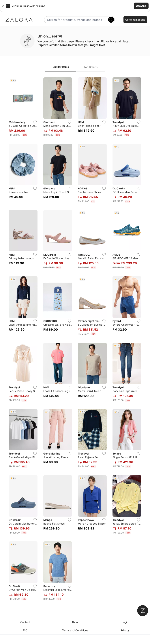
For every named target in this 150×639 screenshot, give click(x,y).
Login (125, 622)
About (75, 622)
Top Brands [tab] (91, 67)
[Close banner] (3, 6)
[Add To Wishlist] (35, 122)
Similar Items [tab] (61, 66)
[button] (75, 6)
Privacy (125, 630)
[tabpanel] (75, 339)
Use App (141, 5)
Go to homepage (135, 19)
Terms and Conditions (75, 630)
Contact (25, 622)
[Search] (111, 20)
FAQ (24, 630)
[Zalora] (19, 20)
